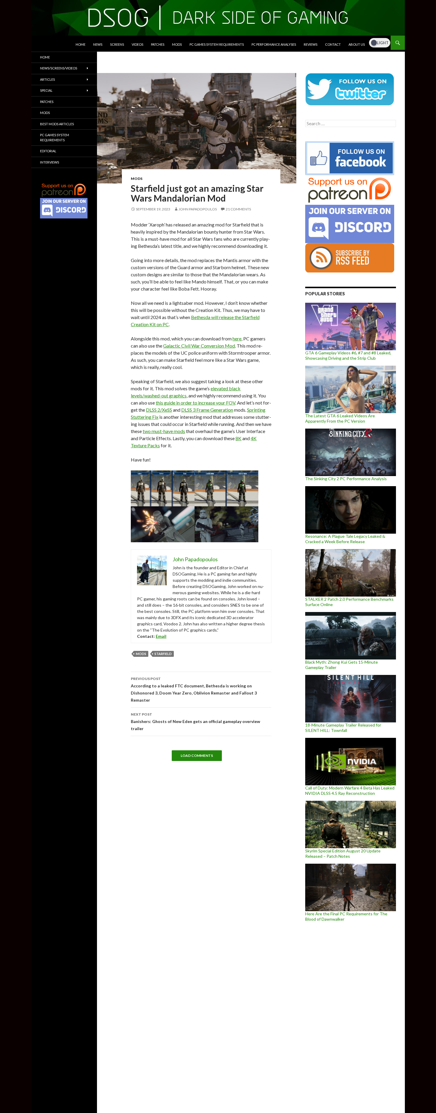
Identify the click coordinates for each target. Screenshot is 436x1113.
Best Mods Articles (57, 124)
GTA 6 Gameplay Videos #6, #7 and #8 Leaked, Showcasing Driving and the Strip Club (348, 355)
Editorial (48, 151)
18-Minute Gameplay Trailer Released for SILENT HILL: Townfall (343, 727)
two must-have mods (164, 431)
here (237, 338)
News (97, 44)
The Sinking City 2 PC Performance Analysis (346, 478)
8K (238, 438)
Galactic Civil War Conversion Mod (199, 345)
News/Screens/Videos (58, 68)
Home (80, 44)
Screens (117, 44)
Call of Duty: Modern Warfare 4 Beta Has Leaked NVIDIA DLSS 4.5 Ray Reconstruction (349, 790)
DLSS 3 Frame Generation (207, 410)
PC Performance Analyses (274, 44)
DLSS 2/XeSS (159, 410)
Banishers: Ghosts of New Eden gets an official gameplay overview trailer (195, 721)
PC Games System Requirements (217, 44)
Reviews (310, 44)
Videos (137, 44)
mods (141, 654)
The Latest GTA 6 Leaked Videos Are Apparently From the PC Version (340, 418)
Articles (47, 79)
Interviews (49, 162)
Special (46, 90)
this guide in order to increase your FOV (195, 402)
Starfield (163, 654)
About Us (357, 44)
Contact (333, 44)
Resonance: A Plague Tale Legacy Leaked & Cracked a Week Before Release (345, 539)
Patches (157, 44)
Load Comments (197, 755)
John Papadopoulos (198, 209)
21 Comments (238, 209)
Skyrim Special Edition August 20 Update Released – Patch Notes (343, 853)
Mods (177, 44)
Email (161, 636)
